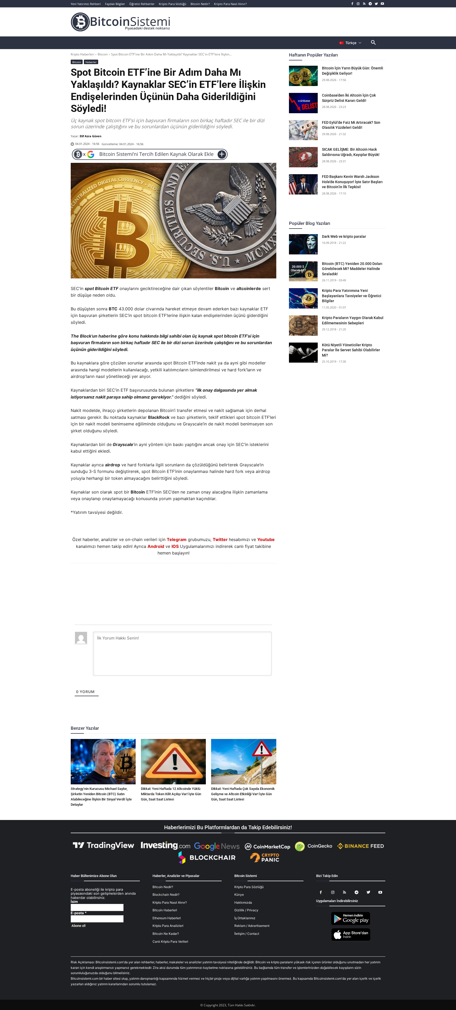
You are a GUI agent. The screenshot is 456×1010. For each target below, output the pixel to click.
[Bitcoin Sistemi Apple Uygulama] (351, 940)
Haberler (91, 62)
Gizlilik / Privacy (246, 910)
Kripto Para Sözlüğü (249, 887)
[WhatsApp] (167, 577)
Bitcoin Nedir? (163, 887)
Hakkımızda (243, 902)
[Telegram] (370, 4)
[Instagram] (358, 4)
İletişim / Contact (246, 934)
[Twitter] (376, 4)
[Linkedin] (179, 577)
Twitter (220, 539)
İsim (74, 902)
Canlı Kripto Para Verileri (170, 941)
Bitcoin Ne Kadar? (166, 934)
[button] (373, 42)
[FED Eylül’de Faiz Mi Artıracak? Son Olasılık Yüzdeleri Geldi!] (303, 130)
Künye (239, 895)
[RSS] (364, 4)
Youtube (266, 539)
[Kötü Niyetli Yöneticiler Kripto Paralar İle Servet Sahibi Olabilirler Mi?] (303, 353)
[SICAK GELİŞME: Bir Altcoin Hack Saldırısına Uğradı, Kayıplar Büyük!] (303, 157)
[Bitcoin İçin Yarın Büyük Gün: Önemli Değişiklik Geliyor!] (303, 76)
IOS (175, 546)
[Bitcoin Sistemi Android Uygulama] (351, 924)
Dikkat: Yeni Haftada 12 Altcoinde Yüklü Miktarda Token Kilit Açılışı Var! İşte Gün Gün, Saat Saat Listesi (171, 794)
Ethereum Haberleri (167, 918)
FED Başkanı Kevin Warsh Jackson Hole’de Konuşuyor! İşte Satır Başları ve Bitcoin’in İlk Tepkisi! (352, 181)
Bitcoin (103, 54)
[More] (203, 577)
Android (156, 546)
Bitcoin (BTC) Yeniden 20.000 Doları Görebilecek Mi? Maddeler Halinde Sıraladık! (352, 269)
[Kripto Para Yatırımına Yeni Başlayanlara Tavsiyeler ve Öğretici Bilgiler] (303, 298)
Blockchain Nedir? (166, 895)
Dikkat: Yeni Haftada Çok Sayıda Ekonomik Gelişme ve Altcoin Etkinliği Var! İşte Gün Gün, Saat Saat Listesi (243, 794)
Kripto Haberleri (82, 54)
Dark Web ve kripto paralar (344, 236)
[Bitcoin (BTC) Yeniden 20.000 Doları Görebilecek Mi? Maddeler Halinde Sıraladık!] (303, 271)
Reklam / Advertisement (251, 926)
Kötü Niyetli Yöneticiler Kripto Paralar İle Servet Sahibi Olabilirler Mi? (351, 350)
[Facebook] (352, 4)
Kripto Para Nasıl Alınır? (170, 902)
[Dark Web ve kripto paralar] (303, 244)
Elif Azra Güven (90, 136)
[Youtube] (382, 4)
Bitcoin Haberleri (165, 910)
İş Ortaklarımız (244, 918)
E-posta (79, 913)
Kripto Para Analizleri (168, 926)
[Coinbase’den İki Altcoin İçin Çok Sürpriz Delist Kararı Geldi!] (303, 103)
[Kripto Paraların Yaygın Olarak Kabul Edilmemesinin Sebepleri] (303, 325)
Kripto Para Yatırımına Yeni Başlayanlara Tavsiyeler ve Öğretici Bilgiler (351, 295)
